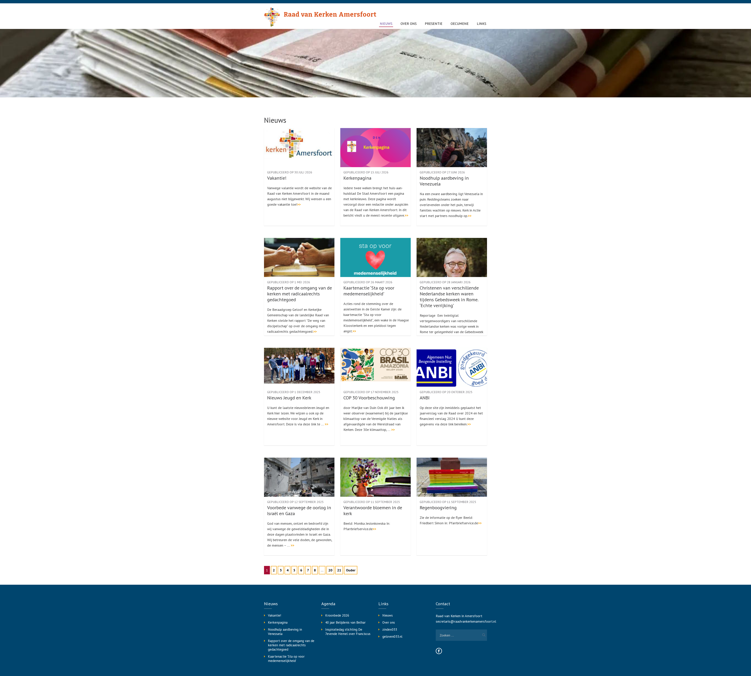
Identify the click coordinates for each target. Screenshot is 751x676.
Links (481, 24)
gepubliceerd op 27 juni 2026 (442, 172)
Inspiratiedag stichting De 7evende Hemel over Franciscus (347, 631)
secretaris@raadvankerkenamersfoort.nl (466, 621)
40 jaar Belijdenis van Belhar (345, 622)
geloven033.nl (392, 636)
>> (299, 204)
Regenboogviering (438, 508)
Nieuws (386, 24)
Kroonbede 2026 (337, 615)
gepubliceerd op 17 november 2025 (371, 392)
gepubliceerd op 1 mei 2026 (288, 282)
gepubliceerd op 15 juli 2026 (365, 172)
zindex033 (389, 629)
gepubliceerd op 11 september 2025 (371, 502)
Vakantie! (277, 178)
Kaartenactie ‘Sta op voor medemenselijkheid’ (368, 291)
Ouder (350, 570)
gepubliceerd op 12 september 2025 (295, 502)
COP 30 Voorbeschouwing (369, 398)
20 (330, 570)
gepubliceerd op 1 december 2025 (293, 392)
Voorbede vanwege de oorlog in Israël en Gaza (299, 510)
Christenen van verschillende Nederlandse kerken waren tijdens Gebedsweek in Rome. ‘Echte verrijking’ (449, 296)
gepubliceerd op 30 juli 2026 (289, 172)
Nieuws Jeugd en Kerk (289, 398)
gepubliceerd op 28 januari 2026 (445, 282)
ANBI (424, 398)
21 (339, 570)
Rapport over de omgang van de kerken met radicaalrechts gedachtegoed (299, 294)
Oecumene (460, 24)
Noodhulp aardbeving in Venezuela (444, 181)
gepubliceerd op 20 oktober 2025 (446, 392)
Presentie (433, 24)
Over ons (409, 24)
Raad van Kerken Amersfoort (330, 14)
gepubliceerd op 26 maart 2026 (367, 282)
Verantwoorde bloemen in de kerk (372, 510)
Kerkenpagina (357, 178)
